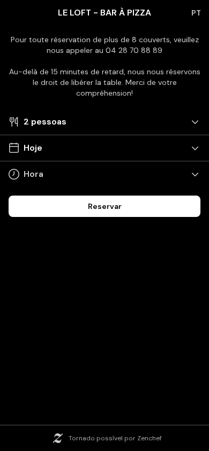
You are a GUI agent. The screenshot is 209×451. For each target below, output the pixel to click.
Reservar (105, 206)
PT (196, 13)
